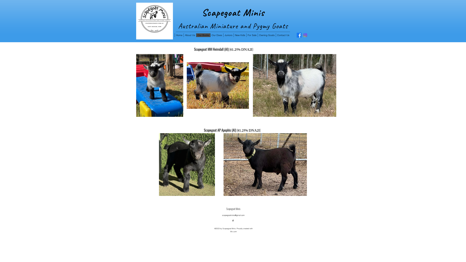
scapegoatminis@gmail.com (233, 215)
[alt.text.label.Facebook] (299, 35)
